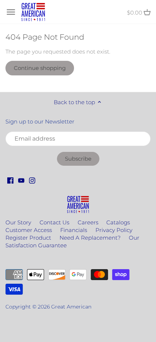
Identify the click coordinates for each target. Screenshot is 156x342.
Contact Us (54, 222)
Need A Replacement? (89, 237)
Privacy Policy (113, 230)
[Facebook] (10, 180)
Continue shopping (40, 67)
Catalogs (118, 222)
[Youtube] (21, 180)
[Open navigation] (10, 12)
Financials (73, 230)
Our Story (18, 222)
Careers (88, 222)
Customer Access (28, 230)
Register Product (28, 237)
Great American (71, 307)
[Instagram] (32, 180)
